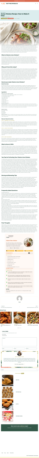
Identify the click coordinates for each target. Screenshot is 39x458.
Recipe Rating (4, 334)
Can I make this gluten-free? (5, 192)
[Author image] (1, 17)
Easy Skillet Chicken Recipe (17, 325)
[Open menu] (35, 3)
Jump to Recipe (4, 18)
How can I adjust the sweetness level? (6, 208)
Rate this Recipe (11, 18)
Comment (4, 338)
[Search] (36, 370)
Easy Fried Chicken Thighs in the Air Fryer (5, 325)
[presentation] (6, 318)
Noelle (19, 302)
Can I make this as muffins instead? (6, 204)
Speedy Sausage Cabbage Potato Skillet (33, 325)
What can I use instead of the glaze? (6, 213)
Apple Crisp (17, 379)
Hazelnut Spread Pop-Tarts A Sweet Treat (32, 307)
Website (27, 348)
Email (17, 250)
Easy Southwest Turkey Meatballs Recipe (6, 307)
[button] (14, 18)
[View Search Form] (37, 3)
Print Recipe (27, 250)
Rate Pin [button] (8, 250)
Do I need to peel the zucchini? (5, 199)
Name (3, 348)
